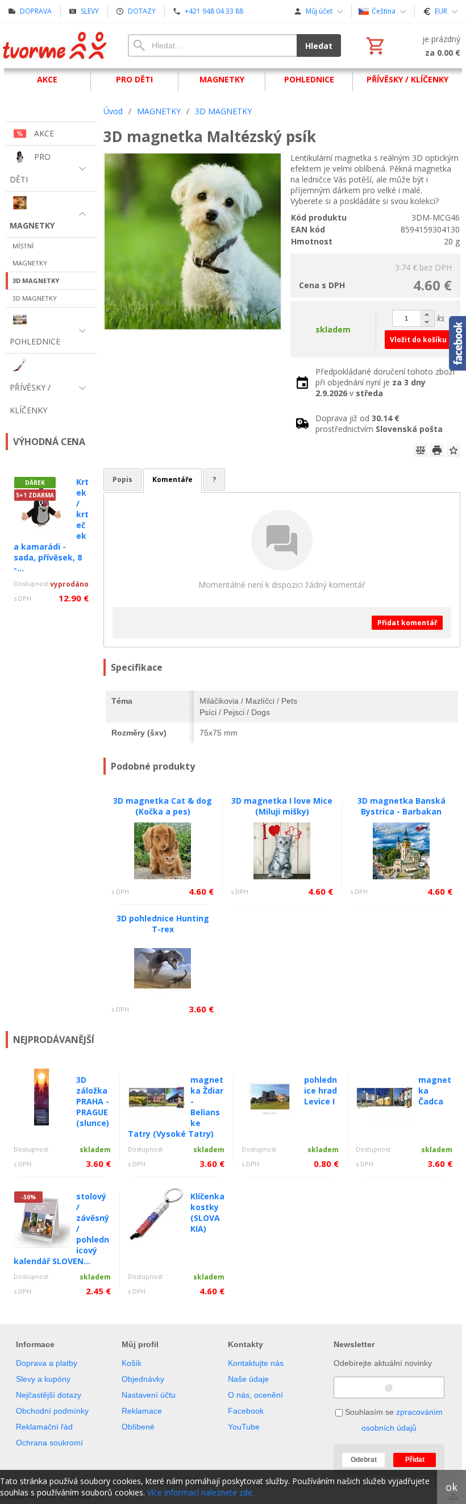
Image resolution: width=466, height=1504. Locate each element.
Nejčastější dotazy (48, 1394)
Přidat (415, 1460)
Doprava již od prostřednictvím (379, 423)
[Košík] (412, 45)
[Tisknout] (437, 450)
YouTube (244, 1426)
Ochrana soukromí (49, 1442)
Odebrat (364, 1460)
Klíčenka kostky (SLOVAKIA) (207, 1212)
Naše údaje (248, 1378)
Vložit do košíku (418, 339)
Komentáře (172, 479)
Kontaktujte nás (256, 1363)
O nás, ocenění (255, 1394)
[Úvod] (55, 45)
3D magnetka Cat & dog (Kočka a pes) (162, 806)
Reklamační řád (44, 1426)
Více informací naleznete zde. (200, 1492)
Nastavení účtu (149, 1394)
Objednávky (143, 1378)
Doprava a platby (46, 1363)
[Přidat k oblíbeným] (453, 450)
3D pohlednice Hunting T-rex (162, 923)
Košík (132, 1363)
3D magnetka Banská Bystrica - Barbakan (401, 806)
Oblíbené (138, 1426)
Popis (122, 479)
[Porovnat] (420, 450)
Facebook (246, 1410)
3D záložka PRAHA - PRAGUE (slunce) (92, 1101)
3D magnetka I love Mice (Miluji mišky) (281, 806)
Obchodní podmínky (52, 1410)
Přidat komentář (407, 623)
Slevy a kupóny (43, 1378)
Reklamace (142, 1410)
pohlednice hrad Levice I (320, 1090)
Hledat (318, 45)
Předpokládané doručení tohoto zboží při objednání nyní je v (385, 382)
